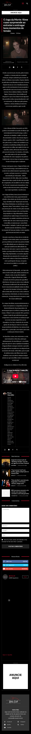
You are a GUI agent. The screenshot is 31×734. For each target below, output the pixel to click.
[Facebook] (17, 67)
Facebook (9, 721)
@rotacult (12, 576)
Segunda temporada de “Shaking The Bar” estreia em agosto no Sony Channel (20, 461)
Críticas (18, 33)
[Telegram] (13, 67)
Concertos (14, 495)
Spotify (9, 724)
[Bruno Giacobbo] (5, 419)
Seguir (25, 565)
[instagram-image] (9, 587)
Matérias (13, 465)
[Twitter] (21, 67)
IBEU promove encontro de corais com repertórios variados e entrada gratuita (20, 491)
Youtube (9, 727)
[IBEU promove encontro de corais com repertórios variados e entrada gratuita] (6, 493)
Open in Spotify (7, 655)
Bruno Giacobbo (10, 394)
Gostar (25, 561)
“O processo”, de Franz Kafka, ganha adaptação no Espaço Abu (20, 471)
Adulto (13, 475)
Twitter (22, 724)
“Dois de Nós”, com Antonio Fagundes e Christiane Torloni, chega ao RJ (20, 481)
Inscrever (24, 568)
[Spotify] (4, 724)
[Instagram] (18, 721)
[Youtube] (4, 727)
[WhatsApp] (9, 67)
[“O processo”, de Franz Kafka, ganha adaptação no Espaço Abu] (6, 473)
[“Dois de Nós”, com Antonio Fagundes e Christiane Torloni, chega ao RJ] (6, 483)
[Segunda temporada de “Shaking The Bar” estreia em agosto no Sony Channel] (6, 462)
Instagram (22, 721)
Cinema (12, 33)
